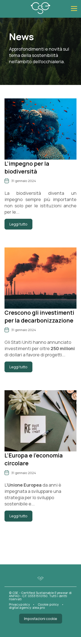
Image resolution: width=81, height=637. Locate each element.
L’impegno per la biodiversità (26, 167)
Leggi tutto (18, 224)
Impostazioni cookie (40, 618)
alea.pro (38, 607)
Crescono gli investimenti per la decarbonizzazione (39, 316)
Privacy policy (19, 604)
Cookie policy (48, 604)
